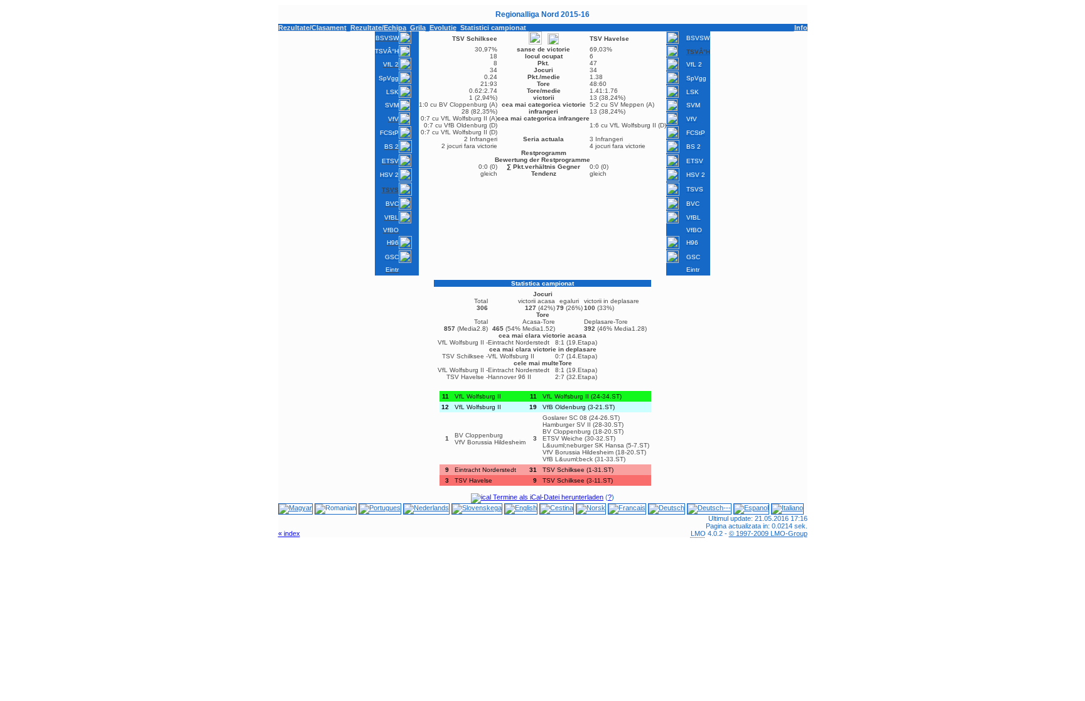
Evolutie (442, 27)
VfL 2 (391, 64)
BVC (392, 203)
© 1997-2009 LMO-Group (768, 533)
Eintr (392, 269)
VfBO (391, 230)
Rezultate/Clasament (312, 27)
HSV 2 (389, 174)
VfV (393, 118)
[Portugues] (380, 507)
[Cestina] (556, 507)
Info (800, 27)
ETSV (390, 161)
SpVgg (389, 78)
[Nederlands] (426, 507)
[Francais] (627, 507)
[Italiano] (787, 507)
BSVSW (387, 38)
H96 (393, 242)
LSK (392, 91)
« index (289, 533)
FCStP (389, 132)
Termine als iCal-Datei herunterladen (547, 497)
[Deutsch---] (709, 507)
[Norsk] (591, 507)
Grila (418, 27)
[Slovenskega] (476, 507)
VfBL (391, 217)
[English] (520, 507)
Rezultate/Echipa (378, 27)
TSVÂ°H (387, 51)
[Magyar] (295, 507)
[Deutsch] (666, 507)
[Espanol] (751, 507)
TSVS (694, 189)
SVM (392, 105)
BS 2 (391, 146)
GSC (392, 257)
